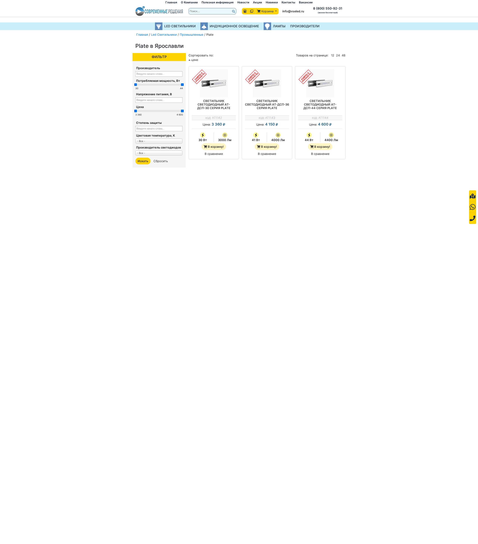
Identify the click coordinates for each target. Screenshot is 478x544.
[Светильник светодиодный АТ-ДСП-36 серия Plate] (267, 83)
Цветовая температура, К (155, 135)
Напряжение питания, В (154, 94)
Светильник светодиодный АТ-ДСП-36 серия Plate (267, 104)
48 (343, 55)
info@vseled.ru (293, 11)
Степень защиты (149, 123)
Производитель (148, 68)
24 (338, 55)
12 (332, 55)
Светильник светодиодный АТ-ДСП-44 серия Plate (320, 104)
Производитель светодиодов (158, 147)
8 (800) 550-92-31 (327, 8)
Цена (140, 107)
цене (194, 60)
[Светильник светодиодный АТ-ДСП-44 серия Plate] (320, 83)
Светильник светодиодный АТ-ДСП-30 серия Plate (213, 104)
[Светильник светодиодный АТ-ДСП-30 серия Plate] (214, 83)
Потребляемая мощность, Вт (158, 81)
